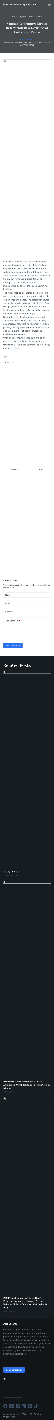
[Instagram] (18, 1406)
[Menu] (49, 4)
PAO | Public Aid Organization (19, 4)
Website (9, 611)
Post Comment (13, 645)
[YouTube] (30, 1406)
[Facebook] (5, 1406)
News (31, 17)
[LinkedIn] (24, 1406)
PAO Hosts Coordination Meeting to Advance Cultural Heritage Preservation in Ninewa (26, 1084)
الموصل (9, 362)
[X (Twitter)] (11, 1406)
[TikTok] (36, 1406)
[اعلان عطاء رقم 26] (27, 769)
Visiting (38, 17)
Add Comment (12, 621)
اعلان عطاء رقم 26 (11, 871)
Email (7, 603)
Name (8, 595)
